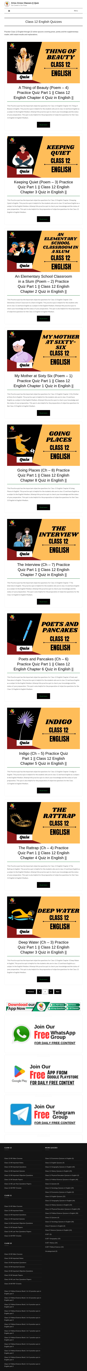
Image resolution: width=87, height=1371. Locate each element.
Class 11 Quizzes (51, 1184)
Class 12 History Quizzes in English (57, 1205)
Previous (31, 991)
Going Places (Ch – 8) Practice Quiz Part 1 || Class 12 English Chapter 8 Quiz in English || (43, 475)
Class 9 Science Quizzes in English (57, 1230)
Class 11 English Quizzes (53, 1163)
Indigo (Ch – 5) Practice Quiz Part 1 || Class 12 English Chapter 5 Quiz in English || (43, 758)
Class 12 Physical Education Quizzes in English (61, 1209)
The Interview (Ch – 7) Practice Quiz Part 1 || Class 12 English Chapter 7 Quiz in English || (43, 569)
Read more (43, 125)
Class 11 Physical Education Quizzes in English (61, 1175)
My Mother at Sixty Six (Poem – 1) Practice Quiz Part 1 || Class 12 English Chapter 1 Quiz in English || (43, 381)
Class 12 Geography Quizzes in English (58, 1200)
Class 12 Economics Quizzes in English (58, 1192)
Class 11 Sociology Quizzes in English (58, 1188)
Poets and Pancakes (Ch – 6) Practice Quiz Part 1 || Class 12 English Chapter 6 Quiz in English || (43, 664)
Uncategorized (50, 1251)
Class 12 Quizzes (51, 1217)
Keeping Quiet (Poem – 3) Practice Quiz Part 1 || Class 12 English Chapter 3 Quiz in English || (43, 187)
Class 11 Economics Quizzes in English (58, 1158)
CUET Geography (51, 1238)
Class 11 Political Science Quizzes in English (60, 1179)
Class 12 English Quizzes (53, 1196)
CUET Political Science (52, 1247)
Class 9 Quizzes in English (54, 1226)
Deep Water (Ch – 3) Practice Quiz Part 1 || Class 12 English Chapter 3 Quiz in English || (43, 947)
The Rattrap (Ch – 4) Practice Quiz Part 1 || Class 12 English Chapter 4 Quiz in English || (43, 853)
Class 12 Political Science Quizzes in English (60, 1213)
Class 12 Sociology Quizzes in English (58, 1222)
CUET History (49, 1243)
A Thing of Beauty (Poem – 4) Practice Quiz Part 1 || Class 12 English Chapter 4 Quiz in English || (43, 92)
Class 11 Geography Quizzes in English (58, 1167)
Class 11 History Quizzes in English (57, 1171)
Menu (76, 11)
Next (57, 991)
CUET (47, 1234)
